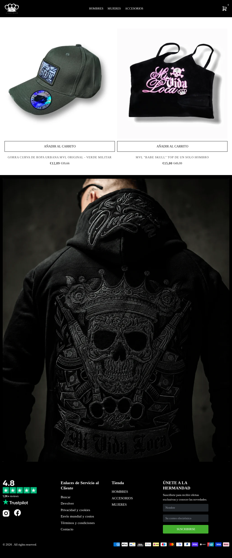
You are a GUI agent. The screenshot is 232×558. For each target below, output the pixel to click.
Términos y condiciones (78, 523)
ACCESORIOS (122, 498)
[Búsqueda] (195, 8)
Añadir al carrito (60, 146)
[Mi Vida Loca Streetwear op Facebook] (17, 513)
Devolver (67, 503)
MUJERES (119, 504)
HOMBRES (120, 491)
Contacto (67, 529)
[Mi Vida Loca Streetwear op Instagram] (6, 515)
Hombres (96, 8)
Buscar (65, 497)
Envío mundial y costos (77, 516)
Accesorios (134, 8)
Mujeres (114, 8)
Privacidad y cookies (75, 510)
